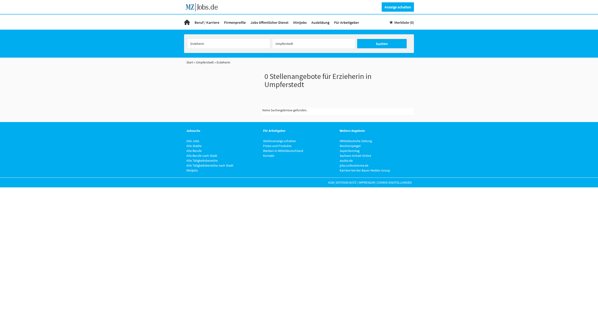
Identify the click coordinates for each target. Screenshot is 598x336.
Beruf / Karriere (207, 22)
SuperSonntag (350, 151)
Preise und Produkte (277, 146)
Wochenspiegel (350, 146)
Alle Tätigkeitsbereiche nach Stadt (209, 165)
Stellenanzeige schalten (279, 141)
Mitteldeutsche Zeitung (356, 141)
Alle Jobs (192, 141)
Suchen (382, 43)
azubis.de (346, 160)
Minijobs (300, 22)
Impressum (367, 182)
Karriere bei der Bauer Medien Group (365, 170)
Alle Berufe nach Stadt (201, 156)
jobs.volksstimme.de (354, 165)
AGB (331, 182)
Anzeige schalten (397, 7)
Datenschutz (346, 182)
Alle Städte (194, 146)
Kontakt (268, 156)
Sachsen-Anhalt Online (355, 156)
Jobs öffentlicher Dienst (269, 22)
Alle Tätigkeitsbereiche (202, 160)
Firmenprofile (235, 22)
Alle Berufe (194, 151)
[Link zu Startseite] (203, 6)
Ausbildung (320, 22)
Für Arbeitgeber (346, 22)
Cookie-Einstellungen (394, 182)
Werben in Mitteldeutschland (283, 151)
